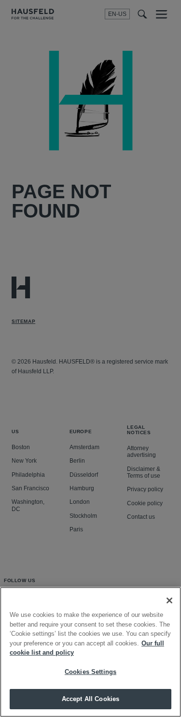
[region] (90, 652)
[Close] (169, 600)
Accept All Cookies (90, 698)
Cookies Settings (90, 671)
